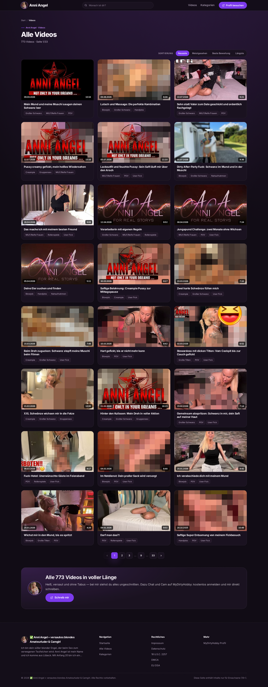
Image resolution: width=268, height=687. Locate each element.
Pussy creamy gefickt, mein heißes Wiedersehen (55, 166)
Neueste (182, 53)
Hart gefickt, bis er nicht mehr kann (122, 350)
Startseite (104, 643)
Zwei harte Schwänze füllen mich (198, 288)
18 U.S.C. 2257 (159, 654)
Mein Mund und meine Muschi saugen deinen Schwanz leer (53, 106)
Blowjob (106, 110)
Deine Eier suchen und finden (42, 288)
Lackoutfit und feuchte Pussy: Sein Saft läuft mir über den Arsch (134, 168)
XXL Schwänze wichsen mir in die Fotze (49, 413)
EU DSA (155, 665)
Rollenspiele (53, 235)
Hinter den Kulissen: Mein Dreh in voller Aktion (129, 413)
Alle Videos (105, 648)
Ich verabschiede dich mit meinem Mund (203, 475)
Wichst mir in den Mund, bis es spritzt (48, 535)
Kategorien (207, 5)
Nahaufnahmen (218, 176)
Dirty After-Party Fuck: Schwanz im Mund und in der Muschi (209, 168)
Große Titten (185, 360)
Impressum (157, 643)
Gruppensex (45, 172)
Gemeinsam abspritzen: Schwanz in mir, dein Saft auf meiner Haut (208, 415)
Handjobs (139, 110)
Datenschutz (158, 648)
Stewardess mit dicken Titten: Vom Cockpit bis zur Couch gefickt (209, 352)
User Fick (137, 176)
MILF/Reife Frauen (55, 113)
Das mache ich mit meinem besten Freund (50, 229)
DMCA (155, 659)
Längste (239, 53)
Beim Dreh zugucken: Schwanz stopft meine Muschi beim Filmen (57, 352)
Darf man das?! (110, 535)
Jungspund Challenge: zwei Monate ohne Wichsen (209, 229)
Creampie (30, 172)
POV (70, 113)
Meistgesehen (199, 53)
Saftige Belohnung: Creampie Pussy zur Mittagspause (125, 290)
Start (23, 20)
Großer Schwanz (34, 113)
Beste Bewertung (221, 53)
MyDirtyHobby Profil (225, 643)
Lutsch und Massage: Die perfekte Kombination (130, 104)
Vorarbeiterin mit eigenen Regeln (121, 229)
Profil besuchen (236, 6)
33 (153, 555)
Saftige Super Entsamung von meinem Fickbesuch (209, 535)
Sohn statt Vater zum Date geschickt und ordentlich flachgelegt (209, 106)
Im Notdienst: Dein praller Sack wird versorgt (128, 475)
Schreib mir (64, 598)
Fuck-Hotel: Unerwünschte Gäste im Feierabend (54, 475)
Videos (192, 5)
